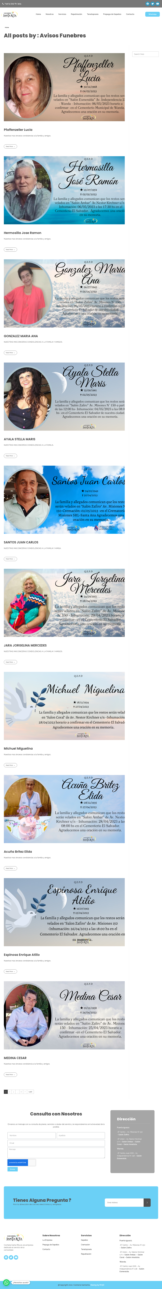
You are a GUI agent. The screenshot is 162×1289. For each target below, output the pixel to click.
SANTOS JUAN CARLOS (21, 542)
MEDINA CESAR (15, 1058)
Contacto (130, 14)
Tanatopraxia (92, 14)
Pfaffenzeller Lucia (18, 130)
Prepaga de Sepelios (112, 14)
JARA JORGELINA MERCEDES (25, 645)
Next (25, 1092)
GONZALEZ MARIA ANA (21, 336)
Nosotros (50, 14)
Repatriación (76, 14)
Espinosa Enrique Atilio (22, 955)
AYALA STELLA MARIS (19, 439)
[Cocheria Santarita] (14, 1237)
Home (38, 14)
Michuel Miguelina (18, 748)
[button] (152, 14)
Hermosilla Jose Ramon (22, 233)
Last (30, 1092)
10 (21, 1092)
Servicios (62, 14)
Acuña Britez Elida (18, 852)
